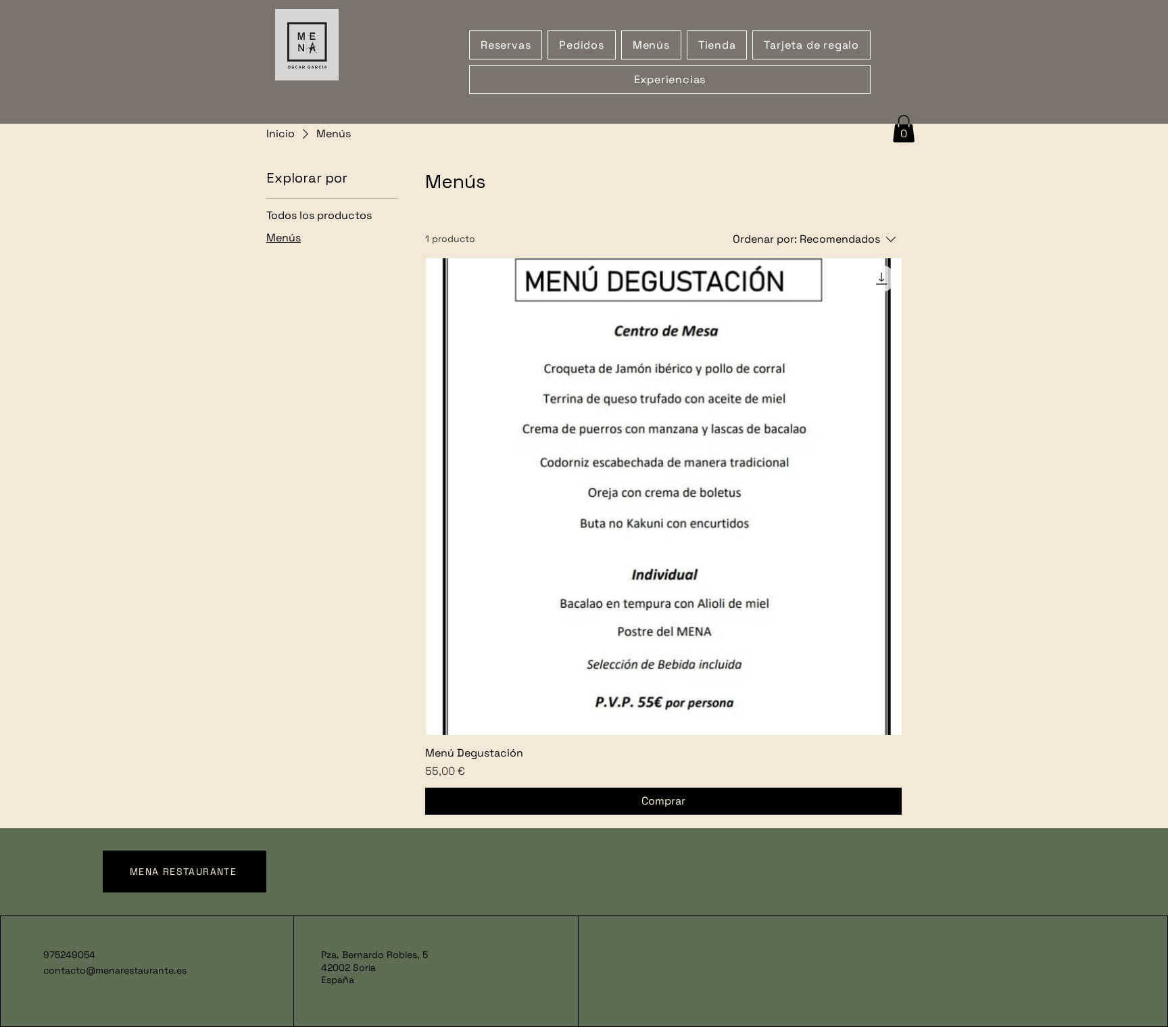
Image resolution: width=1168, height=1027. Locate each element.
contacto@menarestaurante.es (115, 970)
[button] (903, 129)
